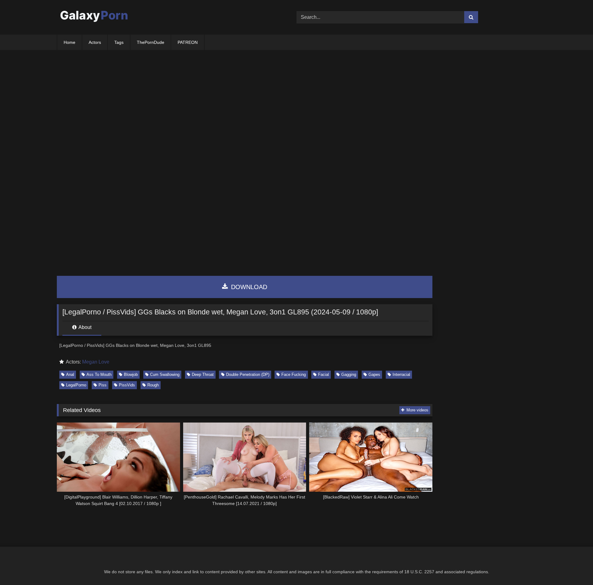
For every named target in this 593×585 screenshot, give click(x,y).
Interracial (401, 374)
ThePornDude (150, 42)
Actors (95, 42)
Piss (103, 385)
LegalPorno (76, 385)
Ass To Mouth (98, 374)
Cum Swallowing (164, 374)
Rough (153, 385)
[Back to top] (574, 567)
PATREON (188, 42)
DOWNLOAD (248, 287)
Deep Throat (203, 374)
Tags (119, 42)
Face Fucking (293, 374)
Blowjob (131, 374)
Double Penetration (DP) (247, 374)
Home (69, 42)
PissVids (127, 385)
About (84, 327)
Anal (70, 374)
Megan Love (95, 361)
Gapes (374, 374)
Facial (323, 374)
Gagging (348, 374)
